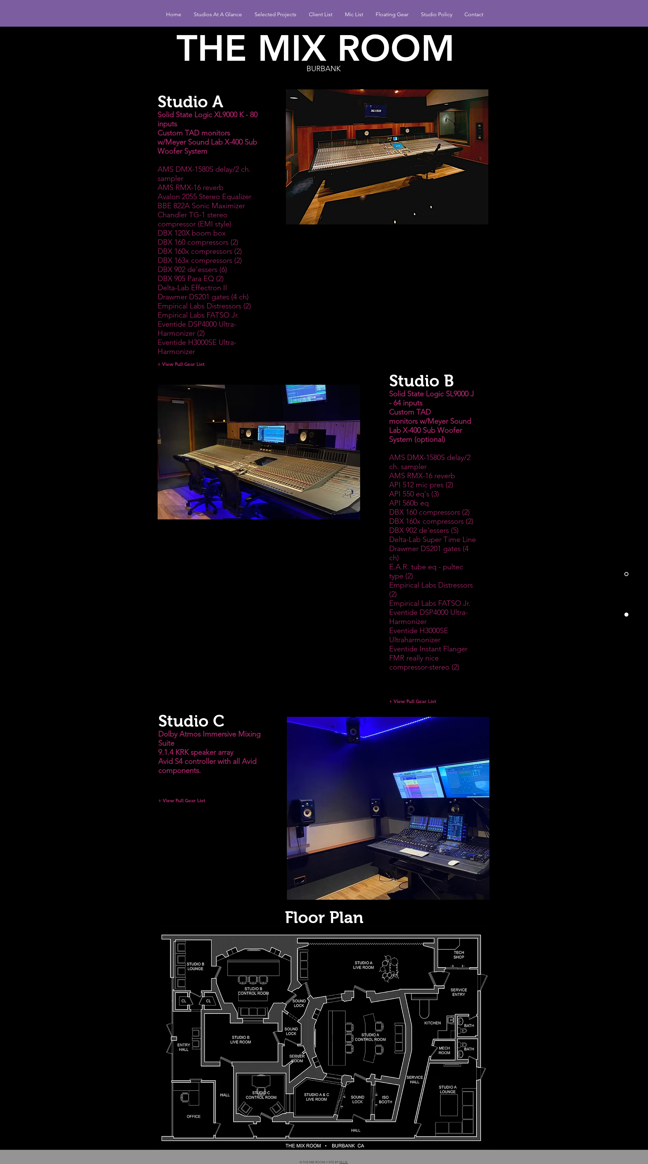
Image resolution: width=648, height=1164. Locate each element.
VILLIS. (343, 1162)
